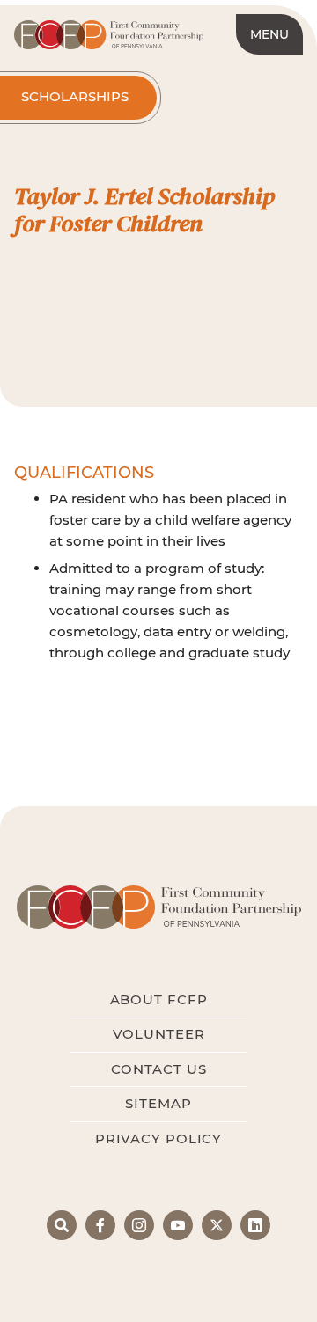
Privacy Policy (158, 1138)
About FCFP (159, 999)
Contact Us (159, 1069)
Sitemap (158, 1103)
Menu (269, 34)
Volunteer (159, 1033)
